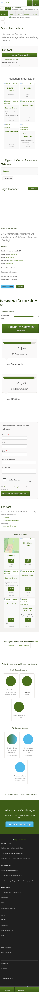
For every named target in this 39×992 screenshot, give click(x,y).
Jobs (2, 958)
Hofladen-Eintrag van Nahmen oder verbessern (12, 751)
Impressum (4, 897)
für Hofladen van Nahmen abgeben (10, 692)
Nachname (5, 443)
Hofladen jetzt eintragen (20, 824)
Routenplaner (34, 188)
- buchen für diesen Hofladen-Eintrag (20, 778)
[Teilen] (31, 989)
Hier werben (5, 963)
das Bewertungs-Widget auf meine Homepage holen (17, 881)
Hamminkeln (10, 257)
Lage (11, 14)
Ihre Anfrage (6, 467)
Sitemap (3, 919)
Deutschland (10, 263)
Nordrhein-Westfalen (17, 260)
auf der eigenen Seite (28, 751)
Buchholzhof (11, 604)
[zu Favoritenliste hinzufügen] (2, 19)
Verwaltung (4, 925)
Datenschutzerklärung (11, 487)
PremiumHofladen (35, 80)
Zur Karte (6, 517)
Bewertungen (27, 14)
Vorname (5, 435)
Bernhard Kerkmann (11, 131)
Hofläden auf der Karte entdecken (12, 848)
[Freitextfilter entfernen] (30, 3)
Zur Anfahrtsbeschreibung (11, 520)
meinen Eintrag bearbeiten (9, 870)
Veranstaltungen (6, 952)
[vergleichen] (2, 23)
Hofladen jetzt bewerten (21, 329)
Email (4, 451)
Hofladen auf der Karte (11, 59)
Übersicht (3, 14)
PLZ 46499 (13, 254)
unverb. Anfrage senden (20, 55)
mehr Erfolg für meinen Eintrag (13, 875)
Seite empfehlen (6, 947)
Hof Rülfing (28, 88)
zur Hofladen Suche (2, 8)
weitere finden (27, 692)
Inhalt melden (24, 646)
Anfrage (35, 14)
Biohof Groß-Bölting (11, 89)
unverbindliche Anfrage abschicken (15, 494)
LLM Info (4, 968)
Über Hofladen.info (7, 930)
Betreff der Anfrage (8, 459)
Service (6, 171)
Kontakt (20, 286)
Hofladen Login (8, 978)
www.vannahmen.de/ (18, 66)
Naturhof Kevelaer (11, 108)
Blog (2, 935)
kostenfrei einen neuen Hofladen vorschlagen (15, 859)
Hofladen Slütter (27, 105)
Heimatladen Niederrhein (27, 135)
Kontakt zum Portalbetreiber (12, 892)
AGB (2, 903)
